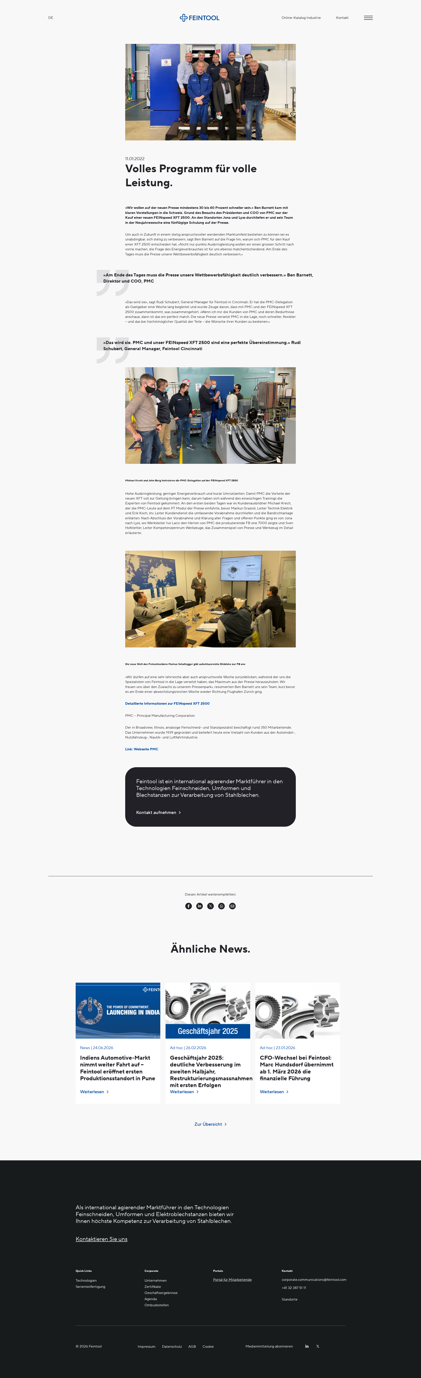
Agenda (150, 1299)
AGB (192, 1346)
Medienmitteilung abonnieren (269, 1346)
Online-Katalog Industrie (301, 18)
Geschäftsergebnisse (161, 1293)
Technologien (86, 1280)
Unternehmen (155, 1280)
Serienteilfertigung (90, 1287)
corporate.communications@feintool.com (313, 1280)
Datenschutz (172, 1346)
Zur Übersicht (208, 1124)
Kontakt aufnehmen (156, 812)
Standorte (290, 1299)
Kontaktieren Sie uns (101, 1239)
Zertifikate (152, 1287)
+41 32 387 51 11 (294, 1288)
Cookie (208, 1346)
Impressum (146, 1346)
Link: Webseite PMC (141, 749)
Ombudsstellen (156, 1305)
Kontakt (342, 18)
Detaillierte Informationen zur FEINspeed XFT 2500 (167, 703)
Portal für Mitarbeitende (232, 1280)
